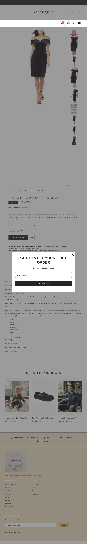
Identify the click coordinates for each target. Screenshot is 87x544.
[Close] (72, 254)
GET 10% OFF (43, 283)
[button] (56, 23)
